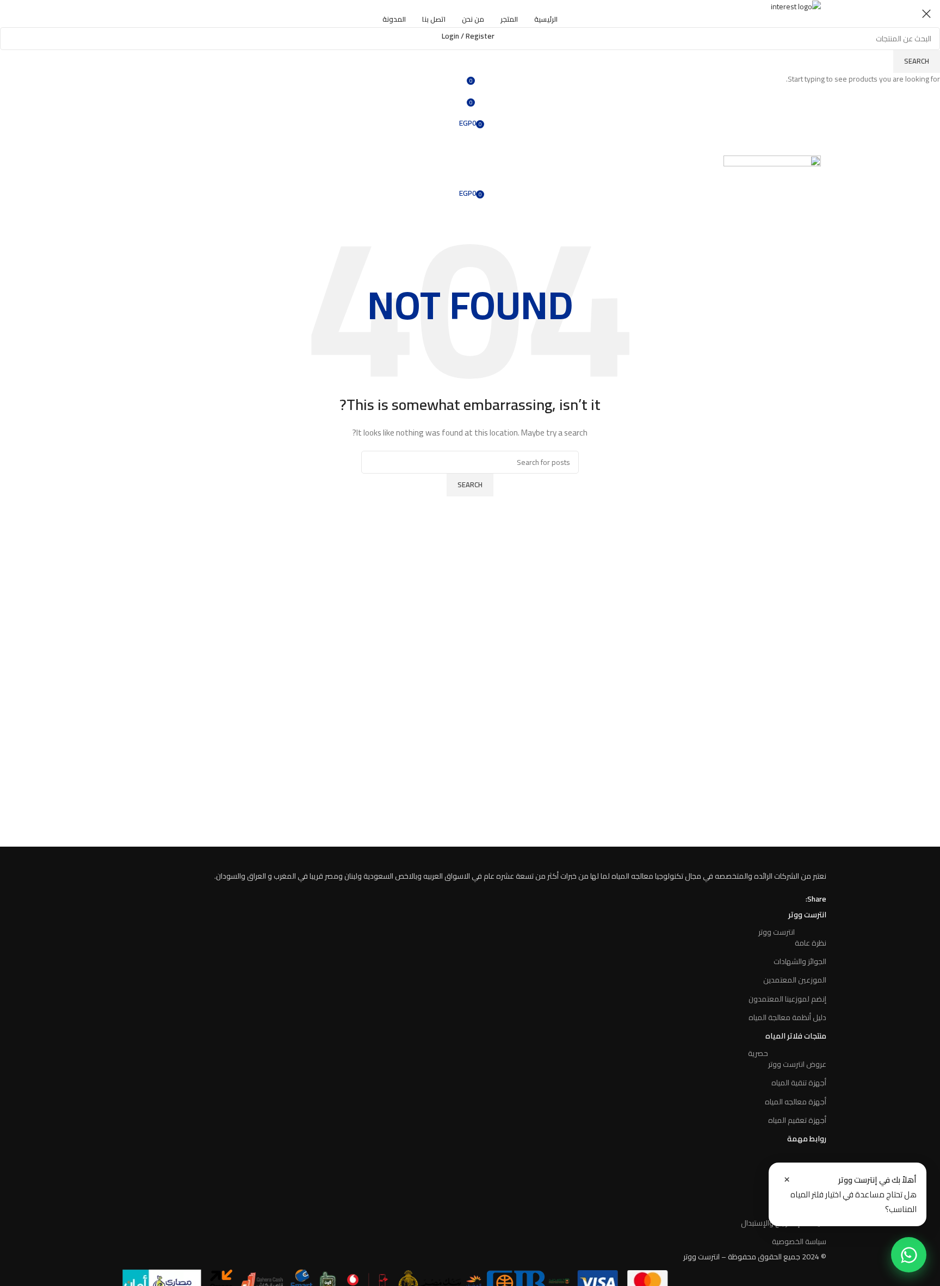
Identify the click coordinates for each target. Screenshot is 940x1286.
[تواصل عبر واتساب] (908, 1254)
